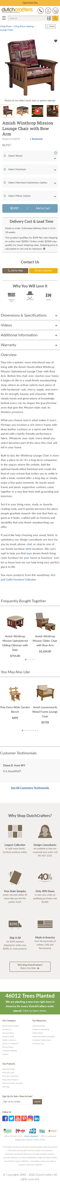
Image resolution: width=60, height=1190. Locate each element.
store (28, 548)
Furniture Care (38, 1044)
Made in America (9, 1040)
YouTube (17, 1118)
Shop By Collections (10, 1076)
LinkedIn (36, 1118)
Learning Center (38, 1026)
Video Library (37, 1033)
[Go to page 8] (37, 730)
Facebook (5, 1118)
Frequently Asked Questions (43, 1036)
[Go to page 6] (33, 730)
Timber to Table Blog (40, 1029)
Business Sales (8, 1036)
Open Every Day (30, 3)
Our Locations (8, 1033)
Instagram (30, 1118)
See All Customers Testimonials (30, 788)
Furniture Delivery (9, 1051)
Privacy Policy (8, 1047)
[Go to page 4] (32, 659)
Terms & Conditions (10, 1044)
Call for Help (16, 271)
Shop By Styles (8, 1069)
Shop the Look (8, 1073)
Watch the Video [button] (30, 966)
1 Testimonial (36, 139)
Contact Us (6, 1029)
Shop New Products (10, 1080)
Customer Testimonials (41, 1040)
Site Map (6, 1087)
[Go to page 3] (30, 659)
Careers (5, 1054)
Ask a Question (44, 271)
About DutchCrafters (10, 1026)
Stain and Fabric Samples (12, 1083)
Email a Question (31, 1136)
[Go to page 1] (25, 659)
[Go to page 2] (27, 659)
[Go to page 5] (34, 659)
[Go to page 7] (35, 730)
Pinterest (24, 1118)
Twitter (11, 1118)
